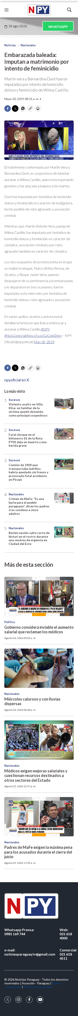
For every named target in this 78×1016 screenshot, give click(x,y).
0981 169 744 (19, 932)
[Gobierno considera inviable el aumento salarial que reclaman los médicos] (39, 596)
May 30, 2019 (44, 342)
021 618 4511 (68, 954)
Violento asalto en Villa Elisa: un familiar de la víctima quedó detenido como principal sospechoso (28, 409)
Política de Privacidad (38, 987)
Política (9, 622)
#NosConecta (14, 335)
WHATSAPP (58, 26)
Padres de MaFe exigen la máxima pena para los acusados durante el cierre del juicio (38, 852)
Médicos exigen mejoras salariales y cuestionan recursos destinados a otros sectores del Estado (35, 775)
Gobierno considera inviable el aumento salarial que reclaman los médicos (39, 629)
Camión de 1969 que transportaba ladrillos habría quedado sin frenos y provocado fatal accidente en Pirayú (28, 472)
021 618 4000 (66, 934)
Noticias (10, 45)
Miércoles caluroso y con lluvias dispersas (32, 701)
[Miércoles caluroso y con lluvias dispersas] (39, 668)
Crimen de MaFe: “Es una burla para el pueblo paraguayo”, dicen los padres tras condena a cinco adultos (29, 506)
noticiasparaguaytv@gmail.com (29, 952)
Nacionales (28, 45)
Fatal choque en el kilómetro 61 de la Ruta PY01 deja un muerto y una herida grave (28, 440)
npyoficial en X (16, 379)
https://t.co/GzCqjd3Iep (43, 335)
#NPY (45, 329)
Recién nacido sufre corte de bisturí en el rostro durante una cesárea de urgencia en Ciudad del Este (29, 538)
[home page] (39, 9)
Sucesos (14, 399)
